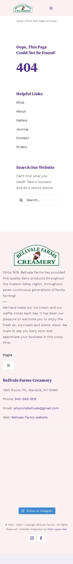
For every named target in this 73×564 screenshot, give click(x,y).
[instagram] (32, 538)
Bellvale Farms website (30, 417)
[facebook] (41, 538)
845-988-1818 (25, 399)
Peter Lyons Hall (57, 529)
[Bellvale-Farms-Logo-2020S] (22, 5)
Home (19, 21)
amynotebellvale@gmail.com (36, 408)
